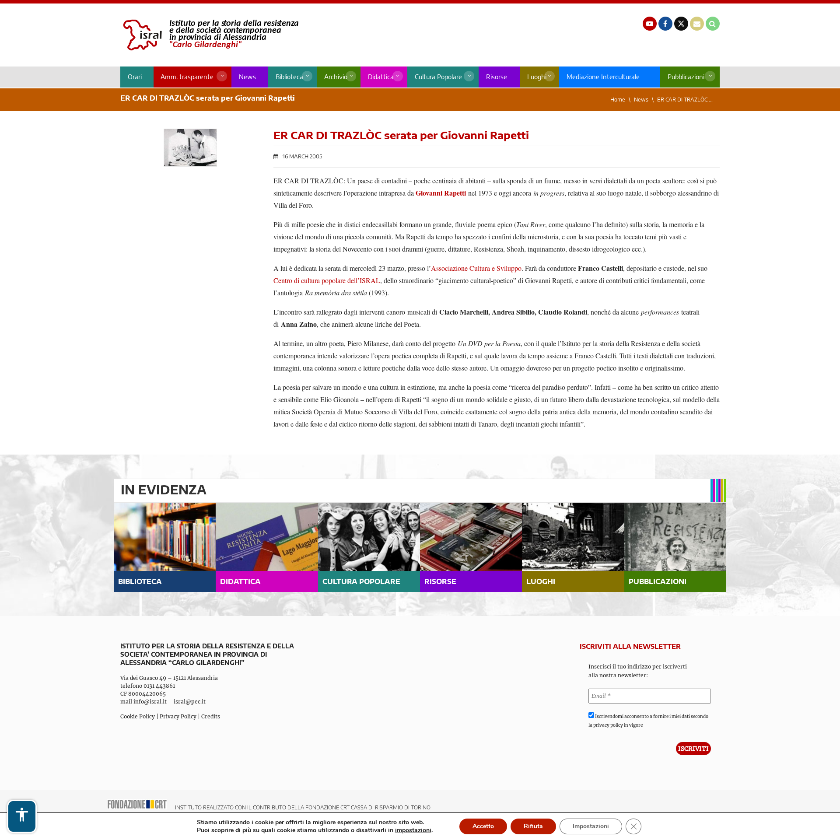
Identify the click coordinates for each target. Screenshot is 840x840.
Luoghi (536, 76)
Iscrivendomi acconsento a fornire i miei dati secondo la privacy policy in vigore (648, 721)
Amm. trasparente (187, 76)
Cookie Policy (137, 716)
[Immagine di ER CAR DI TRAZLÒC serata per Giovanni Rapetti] (190, 148)
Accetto (483, 826)
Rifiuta (533, 826)
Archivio (335, 76)
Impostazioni (591, 826)
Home (617, 99)
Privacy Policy (178, 716)
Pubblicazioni (686, 76)
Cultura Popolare (438, 76)
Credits (210, 716)
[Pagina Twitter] (681, 24)
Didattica (381, 76)
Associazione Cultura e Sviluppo (476, 268)
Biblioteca (289, 76)
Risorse (496, 76)
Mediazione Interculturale (603, 76)
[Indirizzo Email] (697, 24)
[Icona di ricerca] (713, 24)
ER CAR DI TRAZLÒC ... (685, 99)
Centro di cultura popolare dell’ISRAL (326, 280)
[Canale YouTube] (650, 24)
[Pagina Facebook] (665, 24)
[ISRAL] (209, 35)
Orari (135, 76)
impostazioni (413, 830)
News (247, 76)
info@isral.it (150, 701)
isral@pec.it (190, 701)
